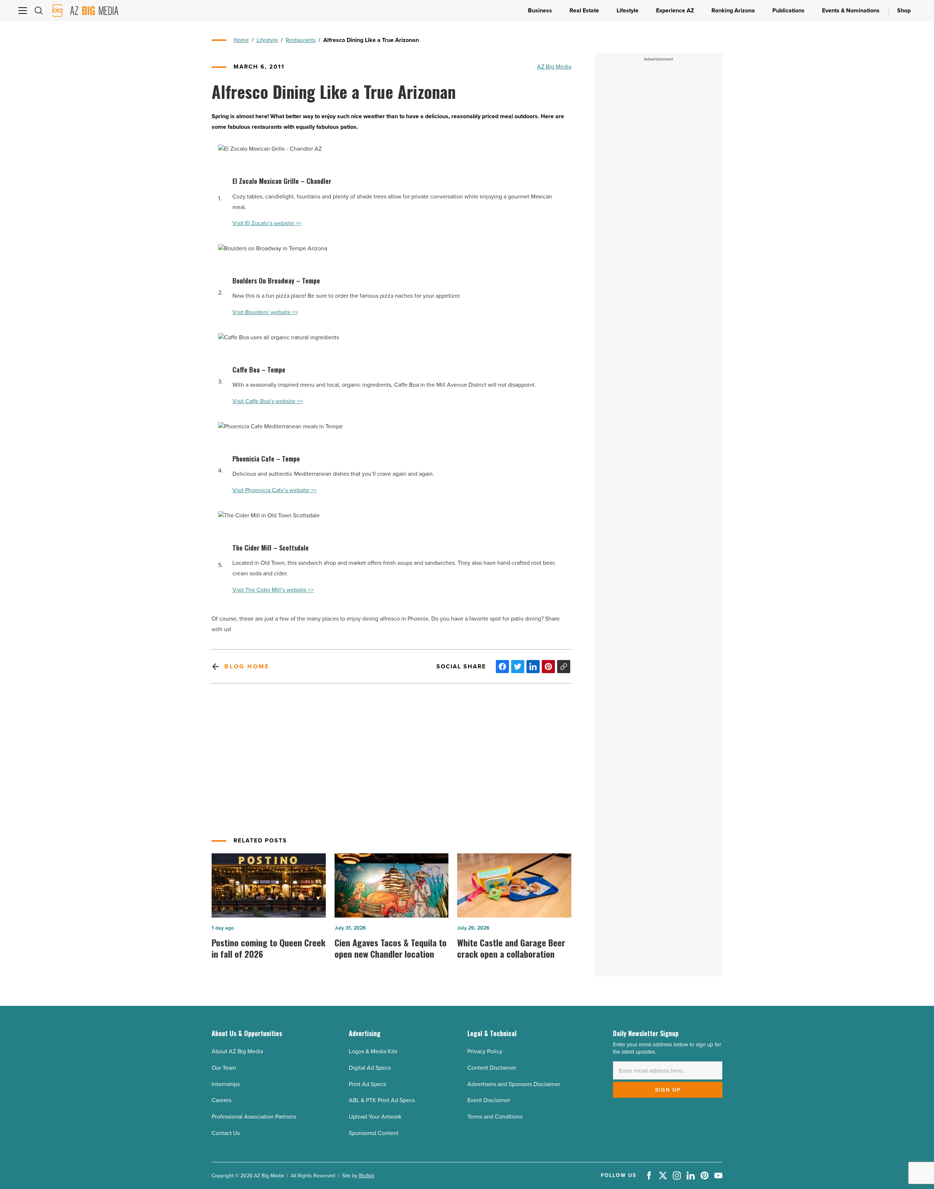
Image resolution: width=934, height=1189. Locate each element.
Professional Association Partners (254, 1116)
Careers (221, 1100)
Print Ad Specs (367, 1084)
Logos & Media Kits (373, 1051)
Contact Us (226, 1133)
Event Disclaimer (488, 1100)
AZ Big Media (554, 66)
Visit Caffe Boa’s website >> (267, 401)
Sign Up (668, 1090)
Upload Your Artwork (375, 1116)
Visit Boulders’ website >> (265, 312)
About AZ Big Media (237, 1051)
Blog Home (246, 666)
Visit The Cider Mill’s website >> (273, 590)
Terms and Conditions (494, 1116)
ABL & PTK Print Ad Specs (382, 1100)
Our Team (224, 1067)
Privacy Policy (484, 1051)
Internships (226, 1084)
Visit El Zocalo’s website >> (266, 223)
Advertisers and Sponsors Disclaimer (513, 1084)
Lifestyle (267, 40)
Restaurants (301, 40)
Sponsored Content (373, 1133)
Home (241, 40)
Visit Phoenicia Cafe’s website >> (274, 490)
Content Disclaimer (491, 1067)
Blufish (366, 1176)
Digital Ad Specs (370, 1067)
